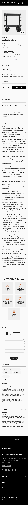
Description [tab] (5, 123)
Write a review (14, 358)
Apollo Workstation (10, 7)
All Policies (4, 499)
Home (3, 7)
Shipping (4, 56)
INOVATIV (7, 497)
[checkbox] (6, 376)
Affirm (13, 501)
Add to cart (19, 87)
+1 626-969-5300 (6, 466)
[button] (22, 2)
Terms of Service (11, 499)
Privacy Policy (19, 499)
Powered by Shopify (13, 497)
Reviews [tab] (6, 364)
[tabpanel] (14, 196)
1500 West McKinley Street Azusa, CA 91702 (14, 458)
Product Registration (6, 501)
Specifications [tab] (15, 123)
